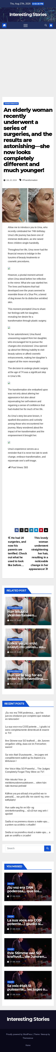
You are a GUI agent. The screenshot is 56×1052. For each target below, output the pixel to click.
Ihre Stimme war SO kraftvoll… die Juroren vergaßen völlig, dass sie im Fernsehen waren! (27, 743)
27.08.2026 (15, 896)
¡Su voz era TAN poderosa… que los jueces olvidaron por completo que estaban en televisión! (27, 715)
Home (28, 1045)
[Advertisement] (28, 58)
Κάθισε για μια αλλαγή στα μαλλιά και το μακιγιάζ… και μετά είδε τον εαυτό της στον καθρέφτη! (27, 796)
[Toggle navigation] (25, 25)
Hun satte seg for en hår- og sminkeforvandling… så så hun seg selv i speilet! (26, 810)
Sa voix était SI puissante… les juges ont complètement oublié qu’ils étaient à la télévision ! (26, 757)
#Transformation (30, 180)
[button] (46, 25)
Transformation (11, 103)
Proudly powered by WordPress (19, 1034)
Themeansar (28, 1038)
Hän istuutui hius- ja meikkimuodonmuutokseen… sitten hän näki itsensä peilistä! (25, 782)
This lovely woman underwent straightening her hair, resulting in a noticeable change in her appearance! (38, 553)
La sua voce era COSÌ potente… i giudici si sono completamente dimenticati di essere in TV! (27, 729)
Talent (10, 883)
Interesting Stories (28, 14)
